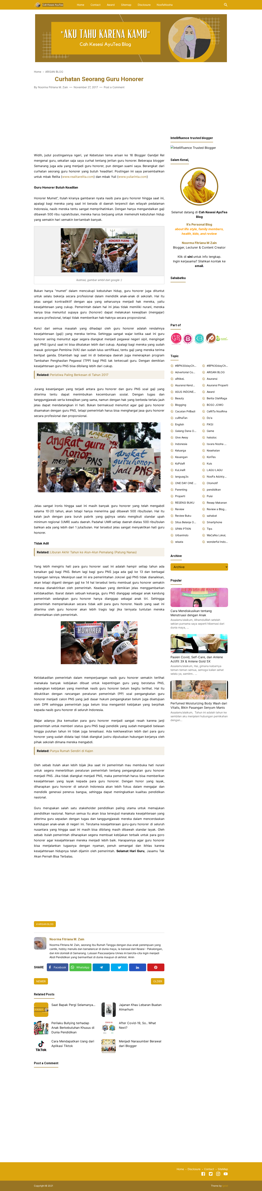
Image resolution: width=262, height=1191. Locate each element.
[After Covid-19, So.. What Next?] (108, 1028)
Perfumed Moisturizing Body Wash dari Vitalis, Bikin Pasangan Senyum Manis (199, 705)
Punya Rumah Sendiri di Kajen (71, 751)
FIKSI (210, 424)
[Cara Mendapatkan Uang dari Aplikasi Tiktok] (41, 1046)
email (199, 266)
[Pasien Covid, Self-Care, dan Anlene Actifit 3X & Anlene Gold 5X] (199, 652)
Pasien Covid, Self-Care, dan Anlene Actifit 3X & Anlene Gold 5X (197, 659)
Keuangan (181, 457)
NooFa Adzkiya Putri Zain (217, 476)
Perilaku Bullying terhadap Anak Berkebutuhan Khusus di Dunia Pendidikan (72, 1027)
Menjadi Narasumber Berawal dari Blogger (140, 1043)
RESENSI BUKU (184, 502)
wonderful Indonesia (217, 541)
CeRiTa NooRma (217, 411)
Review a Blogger (217, 509)
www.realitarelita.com (78, 177)
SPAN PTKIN (183, 528)
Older (157, 981)
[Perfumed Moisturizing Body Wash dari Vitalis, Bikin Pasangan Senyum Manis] (199, 698)
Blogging (180, 404)
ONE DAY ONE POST (185, 483)
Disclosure (144, 4)
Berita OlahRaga (217, 398)
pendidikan (214, 489)
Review (179, 509)
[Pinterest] (155, 967)
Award (111, 4)
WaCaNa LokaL (216, 535)
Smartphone (214, 522)
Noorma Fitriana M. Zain (66, 939)
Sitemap (126, 4)
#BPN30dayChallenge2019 (217, 365)
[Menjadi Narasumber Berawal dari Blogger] (108, 1046)
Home (80, 4)
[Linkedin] (137, 967)
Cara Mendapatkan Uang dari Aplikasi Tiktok (72, 1043)
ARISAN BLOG (46, 924)
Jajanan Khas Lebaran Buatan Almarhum (140, 1007)
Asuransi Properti (217, 385)
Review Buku (183, 515)
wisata (179, 541)
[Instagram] (218, 1174)
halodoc (212, 437)
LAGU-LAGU (214, 470)
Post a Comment (114, 87)
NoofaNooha (165, 4)
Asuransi (212, 378)
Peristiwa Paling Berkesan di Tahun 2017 (79, 375)
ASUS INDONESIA (185, 391)
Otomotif (212, 483)
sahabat (212, 515)
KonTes (211, 457)
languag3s (181, 476)
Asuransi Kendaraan (185, 385)
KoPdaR (180, 463)
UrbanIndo (181, 535)
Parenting (181, 489)
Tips (209, 528)
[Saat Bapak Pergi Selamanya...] (41, 1009)
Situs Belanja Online (185, 522)
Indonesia (181, 444)
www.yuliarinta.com (132, 177)
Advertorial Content (185, 372)
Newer (41, 981)
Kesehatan (213, 450)
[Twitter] (119, 967)
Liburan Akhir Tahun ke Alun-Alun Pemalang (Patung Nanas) (93, 552)
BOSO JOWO (215, 404)
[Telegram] (101, 967)
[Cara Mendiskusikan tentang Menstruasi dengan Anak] (199, 606)
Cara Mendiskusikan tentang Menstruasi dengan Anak (191, 613)
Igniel (225, 1185)
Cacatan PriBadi (185, 411)
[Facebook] (203, 1174)
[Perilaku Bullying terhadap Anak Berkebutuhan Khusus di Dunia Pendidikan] (41, 1028)
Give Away (181, 437)
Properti (180, 496)
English (179, 424)
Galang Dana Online (185, 430)
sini (190, 257)
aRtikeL (180, 378)
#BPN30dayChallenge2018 (185, 365)
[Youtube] (225, 1174)
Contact (96, 4)
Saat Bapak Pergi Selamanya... (73, 1005)
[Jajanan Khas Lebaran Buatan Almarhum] (108, 1009)
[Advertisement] (99, 125)
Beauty (179, 398)
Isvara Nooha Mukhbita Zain (217, 444)
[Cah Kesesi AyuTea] (49, 4)
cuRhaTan (181, 417)
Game (210, 430)
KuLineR (180, 470)
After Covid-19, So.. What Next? (137, 1025)
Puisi (210, 496)
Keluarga (180, 450)
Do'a (209, 417)
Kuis (209, 463)
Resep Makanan (217, 502)
